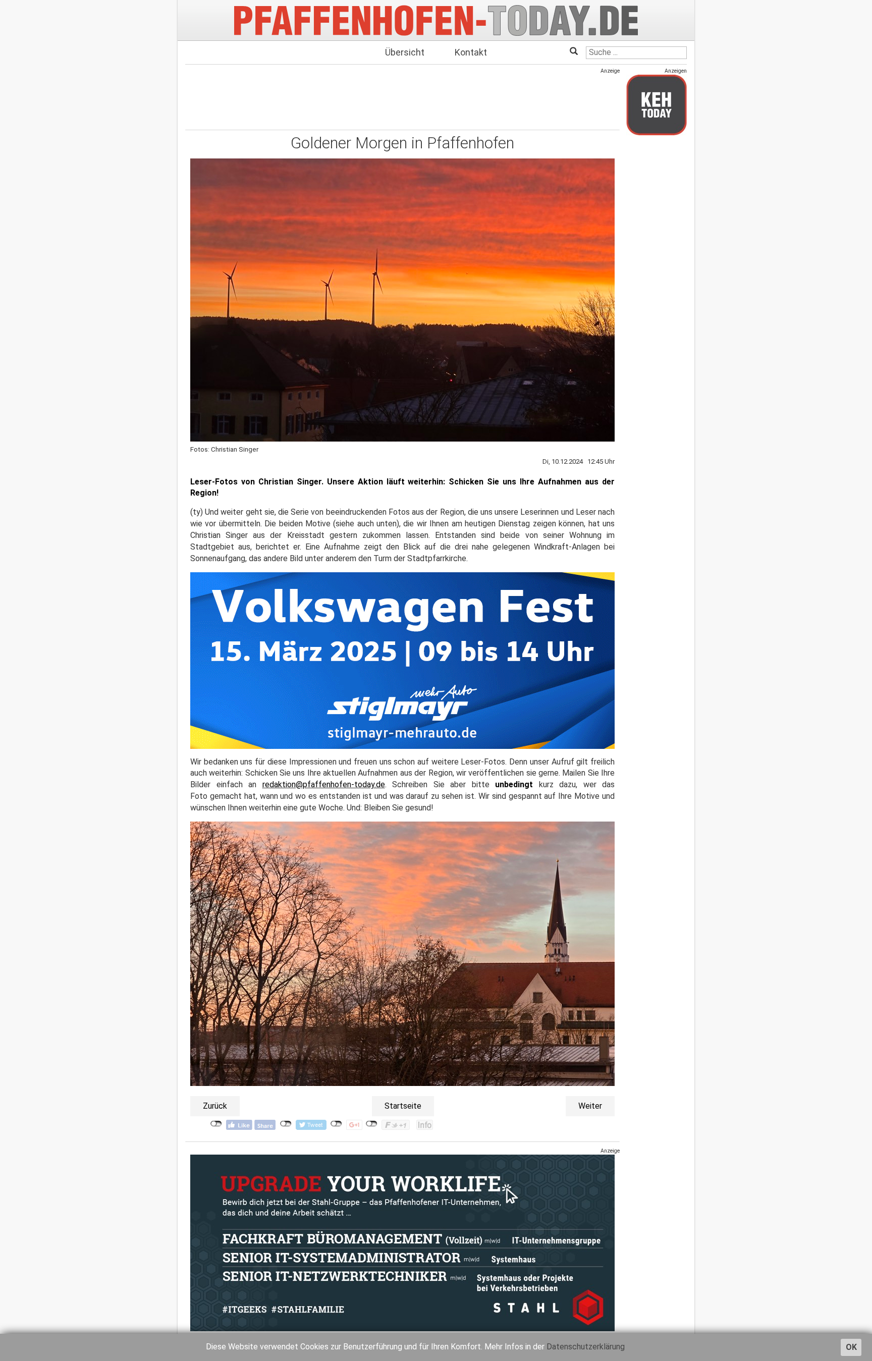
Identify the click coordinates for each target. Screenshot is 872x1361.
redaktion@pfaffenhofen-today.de (323, 784)
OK (851, 1347)
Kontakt (471, 52)
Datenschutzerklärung (586, 1346)
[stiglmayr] (402, 660)
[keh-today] (656, 104)
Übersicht (404, 52)
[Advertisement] (402, 97)
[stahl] (402, 1242)
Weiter (590, 1106)
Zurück (215, 1106)
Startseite (403, 1106)
